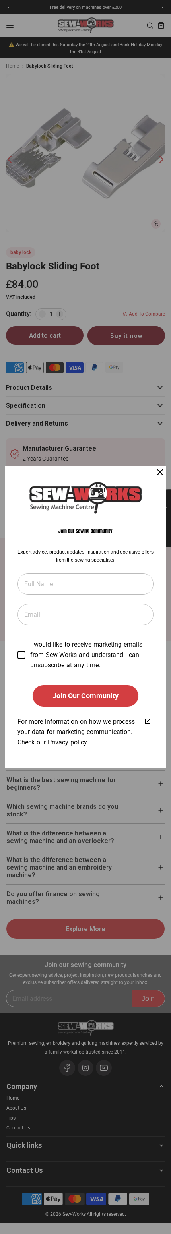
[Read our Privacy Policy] (148, 720)
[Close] (160, 472)
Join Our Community (85, 696)
